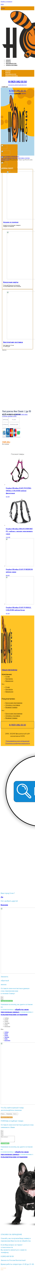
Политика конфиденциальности (17, 743)
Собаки (6, 1018)
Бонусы (8, 61)
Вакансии (9, 681)
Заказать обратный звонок (17, 85)
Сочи (3, 8)
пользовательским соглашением (14, 1015)
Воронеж (4, 905)
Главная (2, 156)
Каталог (8, 60)
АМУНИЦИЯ (7, 158)
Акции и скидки (10, 222)
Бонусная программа (13, 703)
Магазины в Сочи (11, 63)
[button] (18, 68)
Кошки (6, 1019)
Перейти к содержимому (6, 1)
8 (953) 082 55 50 (17, 81)
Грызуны (6, 1023)
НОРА (2, 4)
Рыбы (6, 1024)
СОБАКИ (7, 156)
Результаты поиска (6, 1117)
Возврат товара (11, 707)
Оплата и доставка (11, 65)
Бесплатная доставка (13, 342)
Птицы (6, 1021)
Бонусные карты (10, 282)
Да (2, 897)
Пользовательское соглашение (17, 741)
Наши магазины (9, 670)
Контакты (9, 679)
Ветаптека (7, 1026)
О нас (7, 676)
